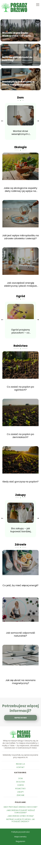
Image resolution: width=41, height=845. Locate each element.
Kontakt (20, 767)
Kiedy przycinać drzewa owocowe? (20, 807)
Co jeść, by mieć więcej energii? (20, 585)
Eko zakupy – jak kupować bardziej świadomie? (20, 530)
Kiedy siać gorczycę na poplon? (20, 481)
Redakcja (20, 764)
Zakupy (20, 495)
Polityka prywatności (20, 832)
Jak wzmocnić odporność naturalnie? (20, 634)
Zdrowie (20, 544)
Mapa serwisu (20, 836)
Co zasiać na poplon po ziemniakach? (20, 436)
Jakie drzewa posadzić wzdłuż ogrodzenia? (20, 811)
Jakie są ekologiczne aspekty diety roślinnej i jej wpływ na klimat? (20, 190)
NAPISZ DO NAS (20, 718)
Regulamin (20, 841)
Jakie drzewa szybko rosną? (20, 816)
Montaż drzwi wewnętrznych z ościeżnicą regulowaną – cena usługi (20, 133)
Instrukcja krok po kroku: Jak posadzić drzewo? (20, 820)
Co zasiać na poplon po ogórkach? (20, 388)
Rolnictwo (21, 346)
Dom (20, 97)
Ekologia (20, 147)
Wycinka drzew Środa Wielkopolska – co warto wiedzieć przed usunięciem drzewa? (18, 34)
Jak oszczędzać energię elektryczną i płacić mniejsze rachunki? (20, 284)
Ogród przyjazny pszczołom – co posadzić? (20, 331)
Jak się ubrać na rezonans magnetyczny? (20, 682)
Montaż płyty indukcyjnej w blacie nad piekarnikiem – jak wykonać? (18, 83)
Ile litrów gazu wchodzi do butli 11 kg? (17, 59)
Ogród (20, 296)
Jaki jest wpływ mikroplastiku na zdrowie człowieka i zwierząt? (20, 237)
